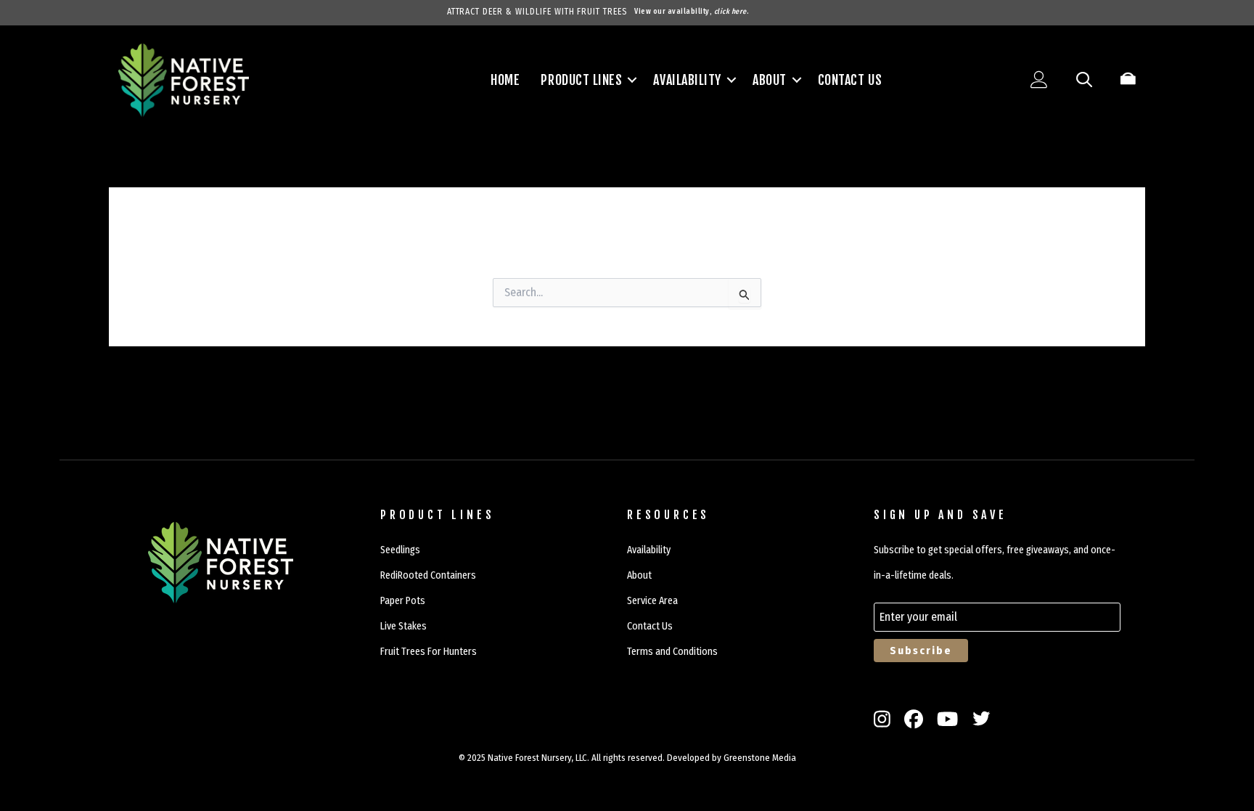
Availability (687, 80)
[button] (632, 80)
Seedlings (400, 550)
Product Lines (581, 80)
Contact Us (850, 80)
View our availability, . (691, 11)
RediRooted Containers (428, 575)
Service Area (652, 601)
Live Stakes (403, 626)
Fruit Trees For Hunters (428, 651)
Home (505, 80)
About (770, 80)
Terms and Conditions (672, 651)
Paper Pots (402, 601)
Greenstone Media (760, 757)
